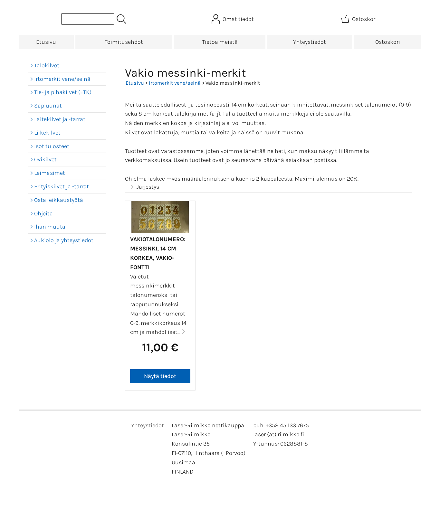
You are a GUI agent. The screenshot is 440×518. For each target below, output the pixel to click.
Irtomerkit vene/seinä (175, 83)
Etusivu (46, 41)
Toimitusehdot (124, 41)
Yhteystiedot (309, 41)
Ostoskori (387, 41)
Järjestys (148, 186)
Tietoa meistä (220, 41)
